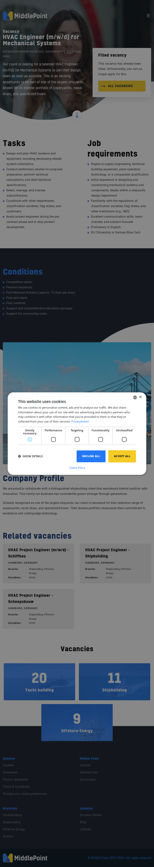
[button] (30, 456)
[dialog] (77, 433)
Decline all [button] (91, 456)
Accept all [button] (122, 456)
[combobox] (135, 397)
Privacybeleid (80, 421)
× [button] (140, 397)
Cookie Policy (77, 467)
